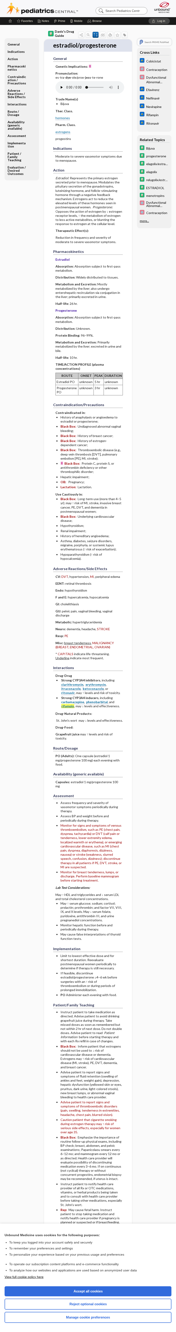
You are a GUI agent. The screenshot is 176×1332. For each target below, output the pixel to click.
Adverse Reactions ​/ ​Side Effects (17, 93)
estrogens (62, 132)
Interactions (17, 104)
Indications (16, 52)
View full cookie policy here (24, 1277)
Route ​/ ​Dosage (13, 113)
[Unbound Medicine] (161, 7)
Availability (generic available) (16, 125)
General (14, 44)
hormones (62, 118)
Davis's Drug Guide (64, 33)
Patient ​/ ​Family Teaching (15, 157)
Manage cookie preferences (88, 1317)
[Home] (10, 21)
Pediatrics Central (42, 8)
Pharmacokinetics (17, 67)
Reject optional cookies (88, 1304)
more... (144, 221)
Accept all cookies (88, 1291)
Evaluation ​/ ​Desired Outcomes (17, 170)
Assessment (17, 136)
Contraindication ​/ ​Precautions (17, 80)
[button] (95, 21)
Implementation (17, 144)
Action (13, 59)
